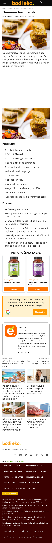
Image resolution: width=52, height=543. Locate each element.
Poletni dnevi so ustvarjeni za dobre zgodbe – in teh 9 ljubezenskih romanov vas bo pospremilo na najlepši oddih (13, 392)
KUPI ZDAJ (14, 289)
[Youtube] (29, 352)
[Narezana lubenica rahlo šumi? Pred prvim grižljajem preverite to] (38, 409)
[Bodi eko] (22, 3)
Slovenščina (12, 461)
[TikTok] (36, 455)
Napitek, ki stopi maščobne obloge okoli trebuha (38, 362)
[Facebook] (19, 352)
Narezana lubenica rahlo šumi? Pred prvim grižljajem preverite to (36, 423)
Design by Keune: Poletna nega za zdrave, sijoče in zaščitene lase (35, 389)
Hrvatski (22, 461)
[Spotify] (31, 455)
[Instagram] (22, 352)
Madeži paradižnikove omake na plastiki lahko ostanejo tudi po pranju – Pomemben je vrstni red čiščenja (24, 500)
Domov (4, 8)
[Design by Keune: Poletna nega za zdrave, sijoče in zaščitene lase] (38, 376)
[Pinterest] (25, 455)
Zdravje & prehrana (13, 8)
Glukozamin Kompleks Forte (37, 283)
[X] (26, 352)
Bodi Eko (9, 16)
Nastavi (40, 311)
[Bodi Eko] (11, 339)
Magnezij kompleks (12, 282)
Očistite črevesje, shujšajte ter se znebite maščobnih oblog (13, 363)
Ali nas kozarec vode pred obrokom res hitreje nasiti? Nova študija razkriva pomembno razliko (12, 424)
